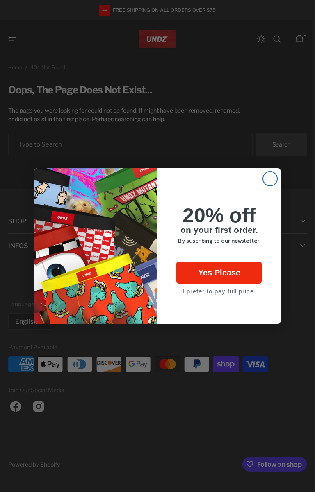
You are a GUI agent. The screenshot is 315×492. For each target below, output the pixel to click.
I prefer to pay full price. (216, 291)
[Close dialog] (267, 179)
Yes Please (216, 272)
